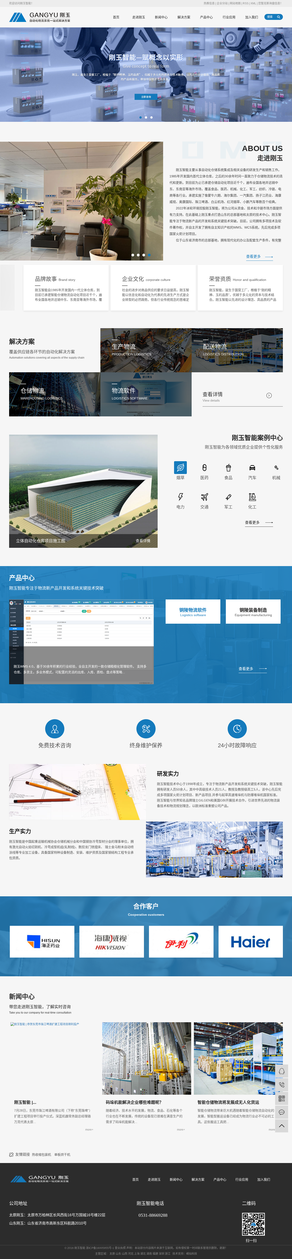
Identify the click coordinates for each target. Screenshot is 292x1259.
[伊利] (151, 941)
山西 (124, 1253)
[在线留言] (281, 1112)
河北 (130, 1253)
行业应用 (229, 17)
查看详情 (213, 396)
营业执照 (120, 1248)
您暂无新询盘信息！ (270, 3)
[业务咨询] (281, 1071)
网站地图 (235, 3)
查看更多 (253, 256)
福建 (155, 1253)
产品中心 (206, 17)
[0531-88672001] (281, 1084)
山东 (118, 1253)
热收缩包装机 (42, 1154)
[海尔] (220, 941)
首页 (116, 17)
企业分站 (222, 3)
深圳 (161, 1253)
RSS (245, 3)
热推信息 (209, 3)
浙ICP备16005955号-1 (100, 1248)
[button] (140, 117)
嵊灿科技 (191, 1253)
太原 (112, 1253)
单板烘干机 (62, 1154)
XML (253, 3)
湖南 (149, 1253)
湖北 (143, 1253)
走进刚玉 (138, 17)
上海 (137, 1253)
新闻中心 (161, 17)
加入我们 (251, 17)
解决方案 (183, 17)
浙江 (167, 1253)
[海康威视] (81, 941)
